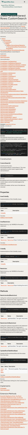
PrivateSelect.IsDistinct (6, 83)
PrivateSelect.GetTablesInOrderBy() (10, 68)
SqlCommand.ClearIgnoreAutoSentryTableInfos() (13, 101)
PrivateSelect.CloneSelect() (8, 76)
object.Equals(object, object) (8, 117)
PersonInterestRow (12, 47)
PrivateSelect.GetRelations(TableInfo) (10, 63)
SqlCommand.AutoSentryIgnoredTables (11, 114)
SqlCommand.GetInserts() (7, 107)
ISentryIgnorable (5, 57)
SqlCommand (6, 40)
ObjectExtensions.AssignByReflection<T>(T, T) (13, 399)
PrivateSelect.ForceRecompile (8, 84)
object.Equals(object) (6, 115)
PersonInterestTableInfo (17, 45)
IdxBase (7, 43)
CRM (12, 124)
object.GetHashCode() (6, 120)
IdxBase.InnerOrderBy (6, 217)
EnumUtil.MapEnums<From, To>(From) (10, 396)
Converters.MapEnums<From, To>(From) (11, 397)
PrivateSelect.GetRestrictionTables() (10, 81)
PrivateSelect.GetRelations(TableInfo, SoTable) (13, 65)
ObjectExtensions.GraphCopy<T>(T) (10, 401)
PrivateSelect (7, 42)
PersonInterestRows (5, 50)
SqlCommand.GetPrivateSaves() (9, 106)
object (3, 38)
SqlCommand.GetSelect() (7, 112)
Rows (14, 124)
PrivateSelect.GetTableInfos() (8, 61)
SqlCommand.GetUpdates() (8, 109)
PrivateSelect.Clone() (6, 74)
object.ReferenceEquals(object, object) (11, 119)
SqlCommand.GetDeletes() (7, 111)
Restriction (4, 240)
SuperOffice (8, 124)
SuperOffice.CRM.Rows (7, 5)
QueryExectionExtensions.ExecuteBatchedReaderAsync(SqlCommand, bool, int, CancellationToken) (12, 404)
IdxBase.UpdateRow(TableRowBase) (10, 377)
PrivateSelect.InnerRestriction (8, 244)
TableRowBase (2, 370)
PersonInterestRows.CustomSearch (12, 7)
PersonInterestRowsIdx (18, 50)
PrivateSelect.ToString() (6, 78)
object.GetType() (5, 122)
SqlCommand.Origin (6, 88)
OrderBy (3, 213)
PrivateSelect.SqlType (6, 86)
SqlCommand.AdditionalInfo (8, 89)
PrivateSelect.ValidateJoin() (8, 73)
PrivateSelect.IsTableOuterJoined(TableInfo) (12, 66)
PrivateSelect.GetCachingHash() (9, 79)
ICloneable (3, 55)
